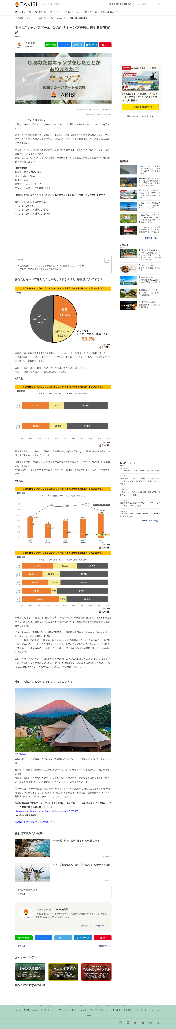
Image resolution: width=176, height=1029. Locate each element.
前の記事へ (22, 946)
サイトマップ (155, 1010)
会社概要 (116, 1010)
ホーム (18, 1010)
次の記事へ (104, 946)
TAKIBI (20, 18)
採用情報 (127, 1010)
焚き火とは (92, 12)
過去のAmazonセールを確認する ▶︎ (140, 116)
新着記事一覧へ (151, 238)
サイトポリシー (47, 1010)
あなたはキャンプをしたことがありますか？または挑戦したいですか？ (53, 265)
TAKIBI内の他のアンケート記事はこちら (35, 822)
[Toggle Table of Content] (105, 260)
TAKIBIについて (31, 1010)
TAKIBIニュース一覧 (149, 521)
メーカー (56, 12)
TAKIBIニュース (111, 12)
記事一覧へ (85, 926)
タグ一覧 (42, 12)
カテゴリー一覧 (24, 12)
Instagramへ (100, 926)
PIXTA (23, 754)
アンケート (31, 18)
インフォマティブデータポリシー (94, 1010)
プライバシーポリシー (67, 1010)
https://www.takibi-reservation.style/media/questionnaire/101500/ (46, 811)
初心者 (23, 894)
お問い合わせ (140, 1010)
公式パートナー (74, 12)
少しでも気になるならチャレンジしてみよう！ (41, 269)
